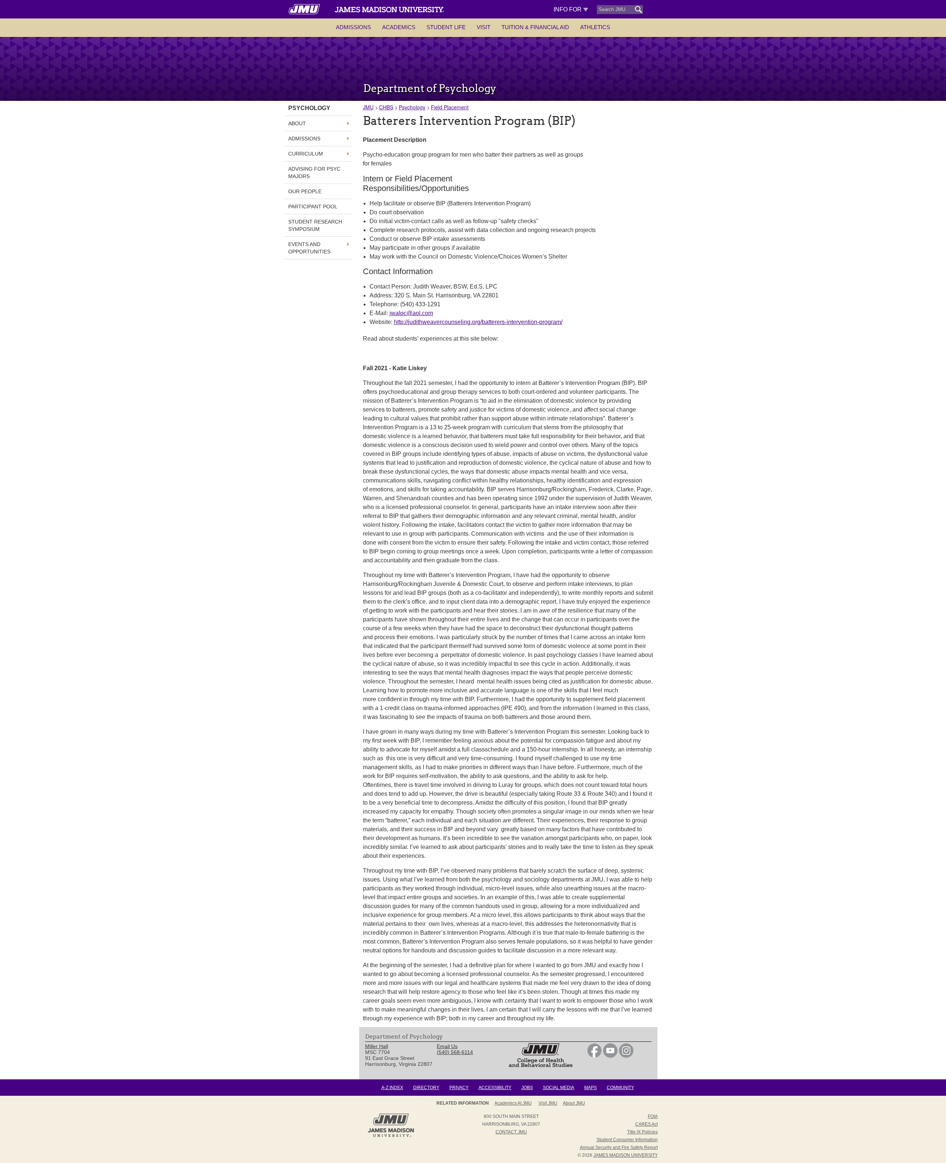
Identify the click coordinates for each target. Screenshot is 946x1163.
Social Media (558, 1087)
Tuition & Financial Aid (535, 27)
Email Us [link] (447, 1046)
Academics (398, 27)
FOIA (653, 1116)
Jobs (527, 1087)
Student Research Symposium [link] (315, 225)
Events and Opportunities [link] (309, 248)
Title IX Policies (642, 1132)
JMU (368, 107)
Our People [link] (304, 191)
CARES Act (646, 1124)
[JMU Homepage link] (391, 1136)
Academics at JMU (513, 1103)
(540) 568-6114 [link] (455, 1052)
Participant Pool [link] (312, 206)
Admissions (353, 27)
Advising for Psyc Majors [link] (314, 172)
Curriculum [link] (305, 154)
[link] (594, 1056)
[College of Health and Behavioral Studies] (540, 1065)
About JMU (574, 1103)
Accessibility (495, 1087)
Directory (426, 1087)
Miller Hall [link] (376, 1046)
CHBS (386, 107)
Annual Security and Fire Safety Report (619, 1147)
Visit (483, 27)
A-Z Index (392, 1087)
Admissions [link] (304, 138)
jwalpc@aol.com (411, 313)
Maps (590, 1087)
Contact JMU (511, 1132)
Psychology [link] (309, 108)
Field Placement (450, 107)
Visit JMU (547, 1103)
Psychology (412, 107)
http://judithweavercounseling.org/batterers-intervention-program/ (478, 322)
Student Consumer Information (627, 1139)
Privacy (459, 1087)
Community (620, 1087)
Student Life (446, 27)
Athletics (595, 27)
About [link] (297, 123)
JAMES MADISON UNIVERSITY (625, 1155)
